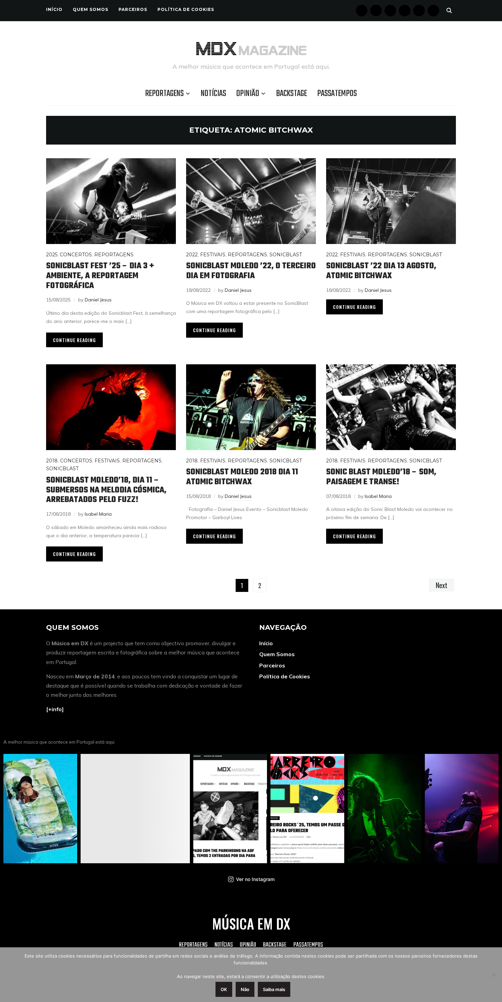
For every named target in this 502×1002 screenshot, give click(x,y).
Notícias (213, 93)
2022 (192, 255)
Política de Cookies (185, 9)
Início (54, 9)
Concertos (76, 255)
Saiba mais (274, 989)
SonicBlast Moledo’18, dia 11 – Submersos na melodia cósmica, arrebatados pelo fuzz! (106, 490)
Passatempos (337, 93)
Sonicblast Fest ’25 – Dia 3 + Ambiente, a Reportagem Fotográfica (100, 276)
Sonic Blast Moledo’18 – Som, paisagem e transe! (381, 477)
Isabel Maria (98, 514)
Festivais (212, 255)
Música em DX (251, 923)
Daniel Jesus (98, 300)
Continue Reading (74, 339)
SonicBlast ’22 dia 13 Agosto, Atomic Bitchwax (381, 271)
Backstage (291, 93)
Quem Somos (90, 9)
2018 (52, 461)
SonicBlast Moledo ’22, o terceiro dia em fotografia (251, 271)
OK (224, 989)
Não (245, 989)
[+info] (55, 709)
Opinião (247, 93)
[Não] (493, 974)
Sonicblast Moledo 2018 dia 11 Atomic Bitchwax (242, 477)
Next (441, 585)
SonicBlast (285, 255)
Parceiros (132, 9)
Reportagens (164, 93)
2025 (51, 255)
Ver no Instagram (255, 879)
